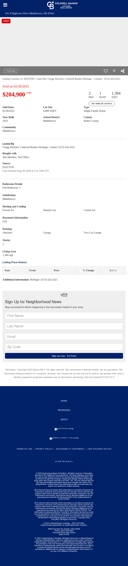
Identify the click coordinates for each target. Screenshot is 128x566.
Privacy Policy (44, 449)
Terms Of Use (24, 449)
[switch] (106, 71)
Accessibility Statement (70, 449)
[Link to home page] (64, 5)
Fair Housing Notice (100, 449)
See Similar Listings (102, 104)
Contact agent (10, 71)
